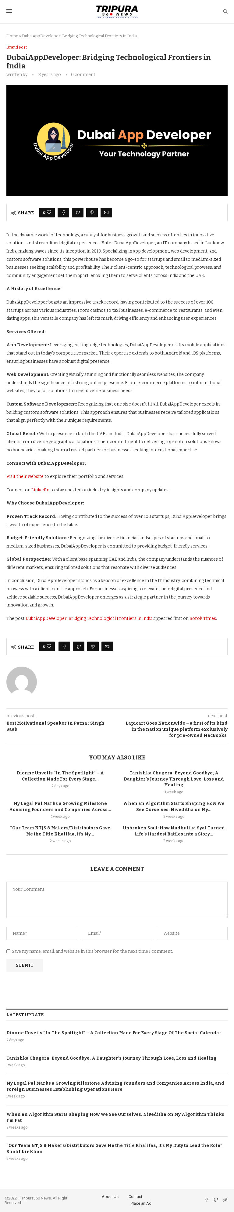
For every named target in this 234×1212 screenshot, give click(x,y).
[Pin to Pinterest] (92, 212)
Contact (135, 1196)
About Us (110, 1196)
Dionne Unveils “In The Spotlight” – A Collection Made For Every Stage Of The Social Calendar (114, 1032)
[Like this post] (49, 212)
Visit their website (25, 476)
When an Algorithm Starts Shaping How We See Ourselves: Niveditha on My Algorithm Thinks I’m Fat (115, 1117)
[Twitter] (216, 1200)
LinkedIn (40, 490)
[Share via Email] (106, 212)
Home (12, 36)
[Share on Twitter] (77, 212)
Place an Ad (141, 1203)
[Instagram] (225, 1200)
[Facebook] (206, 1200)
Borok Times (203, 618)
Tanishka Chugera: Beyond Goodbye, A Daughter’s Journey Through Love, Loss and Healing (174, 779)
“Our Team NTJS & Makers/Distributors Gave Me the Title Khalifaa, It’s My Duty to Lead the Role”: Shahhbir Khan (115, 1148)
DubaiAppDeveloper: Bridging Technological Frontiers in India (89, 618)
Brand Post (16, 47)
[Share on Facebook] (63, 212)
